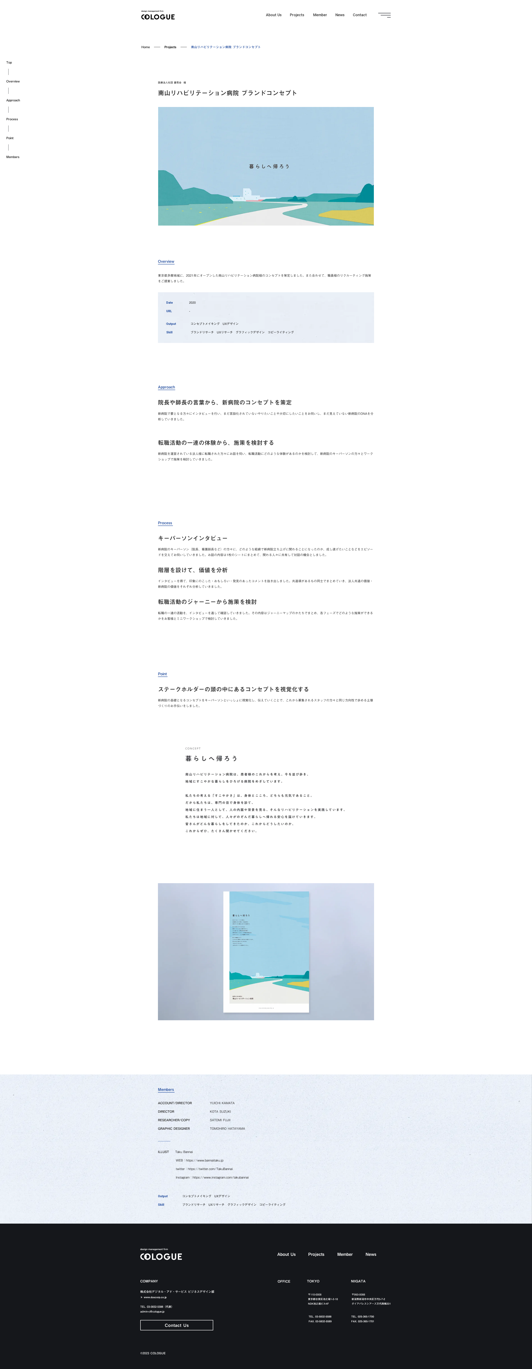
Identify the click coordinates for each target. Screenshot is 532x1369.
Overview (13, 81)
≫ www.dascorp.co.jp (153, 1297)
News (340, 15)
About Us (274, 15)
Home (145, 47)
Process (12, 119)
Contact (360, 15)
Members (13, 157)
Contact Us (177, 1325)
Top (9, 62)
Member (320, 15)
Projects (297, 15)
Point (10, 138)
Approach (13, 100)
